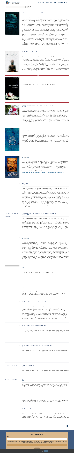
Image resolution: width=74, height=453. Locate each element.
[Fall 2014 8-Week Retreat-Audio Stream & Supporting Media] (12, 302)
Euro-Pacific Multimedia (54, 431)
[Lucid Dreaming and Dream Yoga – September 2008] (12, 13)
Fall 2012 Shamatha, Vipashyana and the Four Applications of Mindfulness (37, 345)
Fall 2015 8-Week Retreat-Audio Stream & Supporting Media (34, 286)
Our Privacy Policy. (49, 442)
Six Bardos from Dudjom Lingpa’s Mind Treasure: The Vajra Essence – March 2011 (38, 128)
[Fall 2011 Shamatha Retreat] (10, 394)
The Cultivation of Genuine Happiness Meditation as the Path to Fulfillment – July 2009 (39, 156)
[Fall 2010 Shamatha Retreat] (10, 408)
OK (46, 451)
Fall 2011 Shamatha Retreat (27, 393)
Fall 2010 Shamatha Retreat (27, 408)
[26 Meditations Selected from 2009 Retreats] (12, 266)
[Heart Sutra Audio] (12, 183)
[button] (66, 2)
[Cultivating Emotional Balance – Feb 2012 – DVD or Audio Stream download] (12, 237)
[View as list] (31, 7)
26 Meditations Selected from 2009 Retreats (31, 266)
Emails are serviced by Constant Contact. (42, 442)
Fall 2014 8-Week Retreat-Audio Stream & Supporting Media (34, 301)
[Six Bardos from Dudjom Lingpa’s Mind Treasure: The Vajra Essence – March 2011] (12, 129)
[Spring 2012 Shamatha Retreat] (11, 365)
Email (8, 436)
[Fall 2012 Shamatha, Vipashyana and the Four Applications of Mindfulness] (12, 345)
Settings (42, 451)
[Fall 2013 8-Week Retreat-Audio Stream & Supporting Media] (12, 325)
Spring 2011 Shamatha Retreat (28, 379)
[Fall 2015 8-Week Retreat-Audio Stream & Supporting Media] (7, 286)
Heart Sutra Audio (25, 183)
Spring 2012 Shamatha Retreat (28, 365)
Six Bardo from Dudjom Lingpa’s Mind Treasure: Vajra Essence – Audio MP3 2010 (38, 105)
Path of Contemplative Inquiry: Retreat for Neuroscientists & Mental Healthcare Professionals (40, 78)
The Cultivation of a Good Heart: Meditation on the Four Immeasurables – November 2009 (40, 213)
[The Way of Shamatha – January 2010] (12, 51)
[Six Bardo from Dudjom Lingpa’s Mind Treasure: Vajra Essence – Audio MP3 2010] (12, 105)
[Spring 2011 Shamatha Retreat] (11, 379)
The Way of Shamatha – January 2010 (29, 51)
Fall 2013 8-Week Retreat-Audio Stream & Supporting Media (34, 325)
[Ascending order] (17, 7)
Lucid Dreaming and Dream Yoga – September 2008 (32, 12)
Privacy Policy (44, 431)
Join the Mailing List (37, 445)
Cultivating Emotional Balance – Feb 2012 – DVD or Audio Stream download (37, 237)
